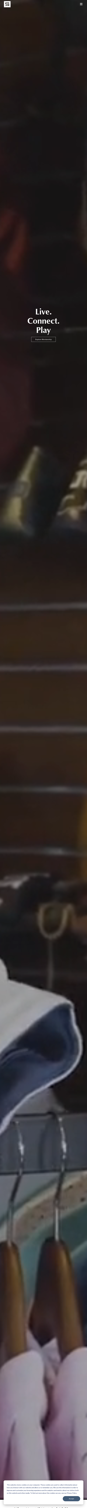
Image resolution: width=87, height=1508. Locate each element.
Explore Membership (43, 339)
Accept (71, 1499)
